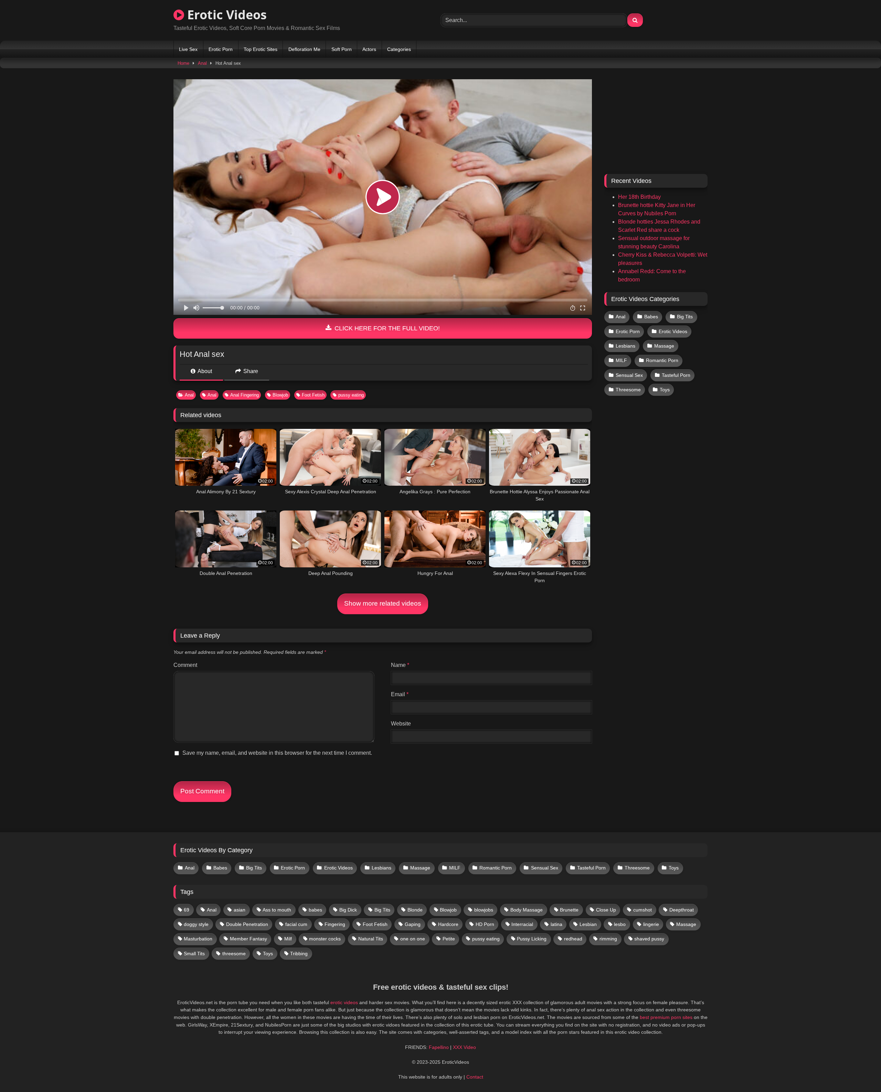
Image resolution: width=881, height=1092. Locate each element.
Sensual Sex (629, 375)
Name (400, 665)
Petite (449, 938)
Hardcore (448, 924)
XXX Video (464, 1047)
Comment (185, 665)
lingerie (651, 924)
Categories (399, 49)
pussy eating (351, 395)
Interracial (522, 924)
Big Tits (685, 316)
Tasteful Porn (676, 375)
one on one (412, 938)
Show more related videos (382, 603)
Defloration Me (304, 49)
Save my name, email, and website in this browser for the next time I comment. (277, 753)
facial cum (296, 924)
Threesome (628, 389)
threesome (234, 953)
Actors (369, 49)
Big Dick (348, 910)
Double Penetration (247, 924)
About (204, 371)
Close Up (606, 910)
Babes (651, 316)
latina (556, 924)
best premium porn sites (666, 1017)
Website (401, 724)
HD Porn (485, 924)
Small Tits (194, 953)
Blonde (415, 910)
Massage (664, 346)
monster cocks (325, 938)
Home (183, 63)
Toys (665, 389)
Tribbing (299, 953)
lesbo (620, 924)
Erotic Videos (225, 14)
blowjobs (483, 910)
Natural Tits (370, 938)
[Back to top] (859, 1071)
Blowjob (280, 395)
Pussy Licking (531, 938)
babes (315, 910)
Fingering (335, 924)
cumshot (642, 910)
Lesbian (588, 924)
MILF (621, 360)
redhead (573, 938)
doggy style (196, 924)
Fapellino (439, 1047)
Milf (288, 938)
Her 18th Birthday (639, 197)
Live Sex (188, 49)
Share (250, 371)
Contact (474, 1077)
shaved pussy (649, 938)
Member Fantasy (248, 938)
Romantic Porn (662, 360)
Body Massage (526, 910)
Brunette (569, 910)
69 (186, 910)
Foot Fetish (313, 395)
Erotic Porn (221, 49)
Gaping (413, 924)
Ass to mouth (277, 910)
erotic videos (344, 1002)
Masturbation (198, 938)
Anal (202, 63)
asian (239, 910)
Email (399, 694)
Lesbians (625, 346)
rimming (608, 938)
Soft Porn (341, 49)
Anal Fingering (244, 395)
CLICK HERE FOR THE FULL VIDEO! (386, 328)
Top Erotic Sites (260, 49)
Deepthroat (681, 910)
